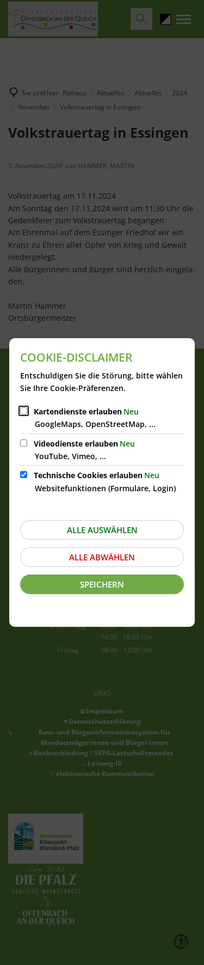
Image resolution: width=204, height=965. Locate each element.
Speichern (102, 584)
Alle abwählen (102, 557)
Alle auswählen (102, 529)
